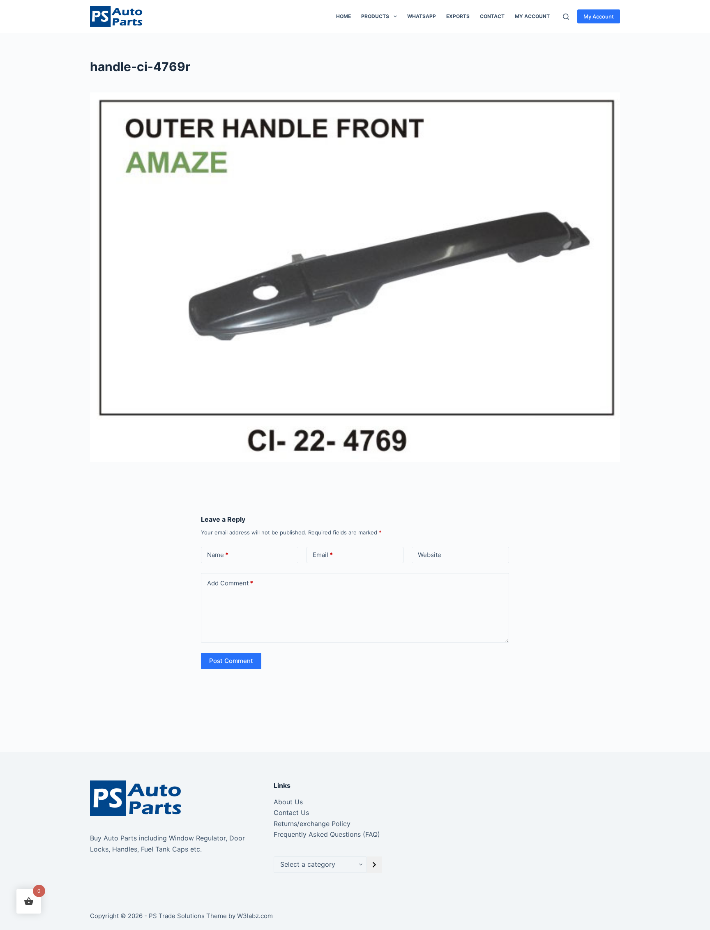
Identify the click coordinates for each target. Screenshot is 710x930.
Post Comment (231, 661)
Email (323, 555)
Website (429, 555)
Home (343, 16)
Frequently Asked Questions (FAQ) (327, 834)
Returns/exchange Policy (312, 824)
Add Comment (230, 583)
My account (532, 16)
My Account (598, 16)
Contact (492, 16)
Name (217, 555)
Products (375, 16)
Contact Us (291, 812)
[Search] (566, 17)
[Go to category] (374, 864)
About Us (288, 802)
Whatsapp (421, 16)
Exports (458, 16)
